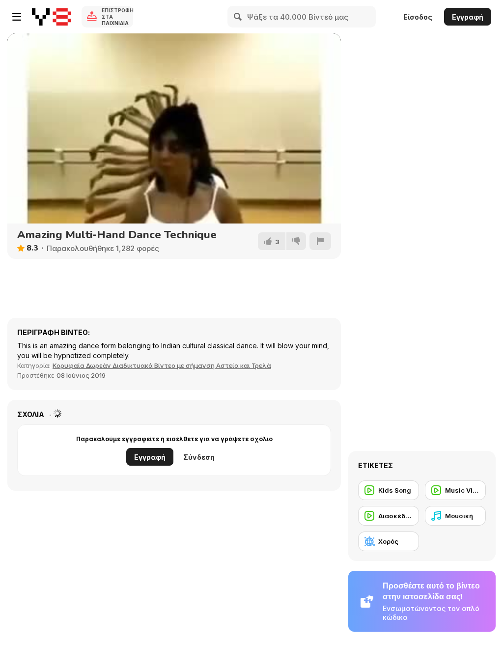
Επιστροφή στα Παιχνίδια (117, 16)
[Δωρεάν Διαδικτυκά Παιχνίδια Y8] (51, 17)
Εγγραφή (467, 17)
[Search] (238, 17)
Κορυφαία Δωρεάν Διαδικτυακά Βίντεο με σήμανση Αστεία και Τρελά (162, 365)
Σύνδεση (199, 457)
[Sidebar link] (17, 17)
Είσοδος (417, 17)
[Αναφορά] (320, 241)
